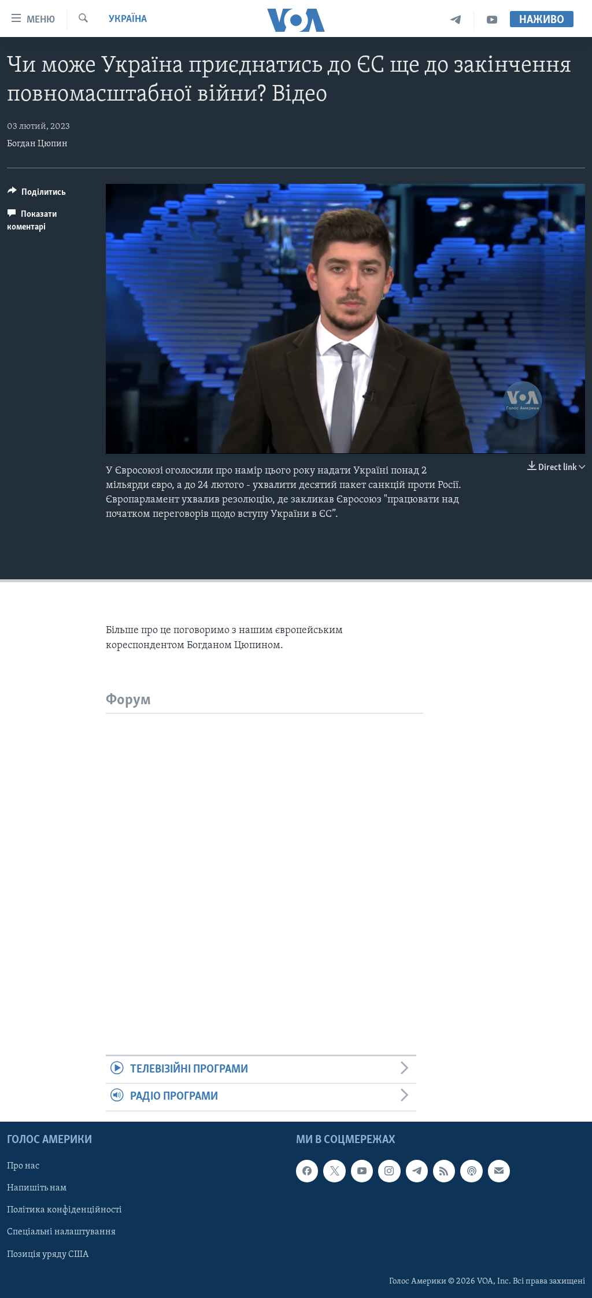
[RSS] (444, 1171)
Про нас (23, 1166)
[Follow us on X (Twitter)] (334, 1171)
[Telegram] (456, 20)
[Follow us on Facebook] (307, 1171)
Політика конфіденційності (64, 1210)
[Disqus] (264, 858)
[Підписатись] (499, 1171)
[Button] (37, 195)
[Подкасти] (471, 1171)
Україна (128, 19)
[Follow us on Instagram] (389, 1171)
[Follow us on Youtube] (362, 1171)
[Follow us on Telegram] (417, 1171)
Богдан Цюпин (37, 144)
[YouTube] (492, 20)
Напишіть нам (36, 1188)
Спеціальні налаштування (61, 1232)
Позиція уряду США (47, 1254)
